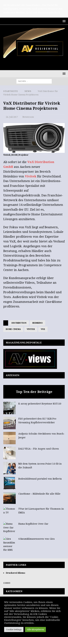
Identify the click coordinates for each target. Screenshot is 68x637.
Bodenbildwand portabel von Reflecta (40, 478)
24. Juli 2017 (12, 117)
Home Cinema (13, 329)
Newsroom (28, 117)
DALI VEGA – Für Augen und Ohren (38, 448)
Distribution (19, 323)
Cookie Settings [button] (13, 629)
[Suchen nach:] (34, 81)
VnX (43, 329)
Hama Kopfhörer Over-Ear (33, 523)
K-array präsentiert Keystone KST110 (39, 403)
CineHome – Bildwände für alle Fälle (39, 493)
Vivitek (30, 176)
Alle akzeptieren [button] (35, 629)
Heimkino (37, 323)
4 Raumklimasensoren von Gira (36, 538)
